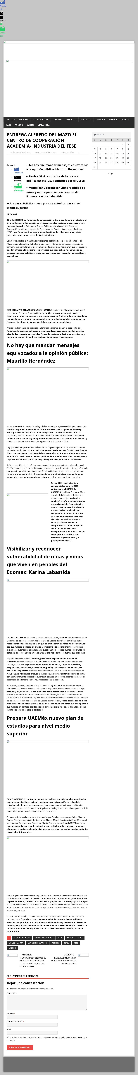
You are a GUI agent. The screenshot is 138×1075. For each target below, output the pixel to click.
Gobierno (57, 120)
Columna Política (67, 152)
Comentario (12, 993)
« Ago (110, 173)
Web (9, 1029)
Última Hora (43, 125)
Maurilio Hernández (37, 943)
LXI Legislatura (16, 943)
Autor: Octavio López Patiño (45, 152)
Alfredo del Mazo (22, 938)
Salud (8, 125)
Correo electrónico (15, 1021)
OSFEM (66, 943)
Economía (23, 120)
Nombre (10, 1013)
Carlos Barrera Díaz (44, 938)
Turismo (19, 125)
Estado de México (40, 120)
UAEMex (12, 948)
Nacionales (71, 120)
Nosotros (100, 120)
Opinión (113, 120)
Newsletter (86, 120)
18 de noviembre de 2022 (20, 152)
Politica (125, 120)
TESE (76, 943)
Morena (55, 943)
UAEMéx (30, 125)
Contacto (10, 120)
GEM (60, 938)
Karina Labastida (74, 938)
